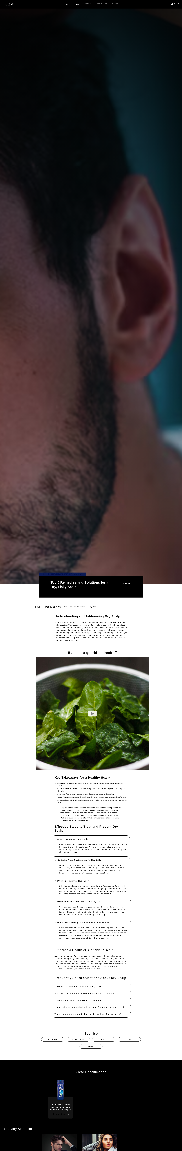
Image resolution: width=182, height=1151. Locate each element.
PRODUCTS (88, 4)
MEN (77, 4)
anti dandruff (78, 1039)
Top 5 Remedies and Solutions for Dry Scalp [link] (78, 607)
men (129, 1039)
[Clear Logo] (9, 4)
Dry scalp (52, 1039)
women (91, 1046)
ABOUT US (115, 4)
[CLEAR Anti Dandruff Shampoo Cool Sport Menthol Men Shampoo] (60, 1090)
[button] (92, 713)
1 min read (126, 583)
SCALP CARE (102, 4)
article (104, 1039)
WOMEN (69, 4)
